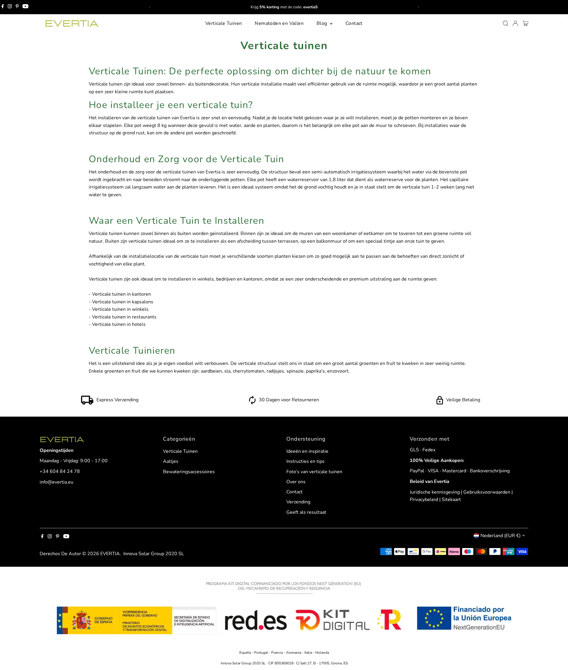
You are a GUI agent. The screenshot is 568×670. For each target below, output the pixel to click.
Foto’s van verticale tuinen (314, 471)
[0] (525, 23)
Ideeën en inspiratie (307, 451)
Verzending (298, 502)
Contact (354, 23)
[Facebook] (2, 7)
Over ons (296, 482)
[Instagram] (9, 7)
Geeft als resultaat (306, 512)
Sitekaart (451, 499)
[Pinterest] (17, 7)
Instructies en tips (305, 461)
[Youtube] (25, 7)
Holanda (322, 652)
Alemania (293, 652)
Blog (322, 23)
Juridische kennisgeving (435, 492)
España (245, 652)
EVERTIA (110, 553)
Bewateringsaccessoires (189, 471)
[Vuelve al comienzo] (556, 654)
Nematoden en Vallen (279, 23)
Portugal (261, 652)
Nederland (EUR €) (500, 535)
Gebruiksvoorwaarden (486, 492)
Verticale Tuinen (223, 23)
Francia (277, 652)
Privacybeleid (424, 499)
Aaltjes (170, 461)
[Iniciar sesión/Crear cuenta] (515, 23)
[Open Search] (505, 23)
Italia (308, 652)
